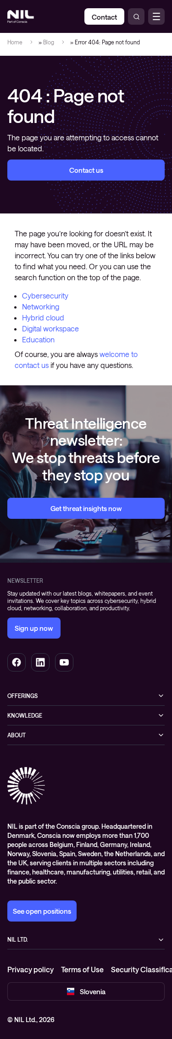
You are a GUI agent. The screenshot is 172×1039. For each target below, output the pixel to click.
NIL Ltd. (17, 939)
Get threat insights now (86, 508)
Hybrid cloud (43, 317)
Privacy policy (30, 969)
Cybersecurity (45, 295)
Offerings (22, 696)
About (16, 735)
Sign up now (34, 628)
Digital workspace (50, 328)
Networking (40, 306)
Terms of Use (82, 969)
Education (38, 339)
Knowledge (24, 715)
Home (14, 42)
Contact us (86, 170)
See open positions (42, 911)
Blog (48, 42)
